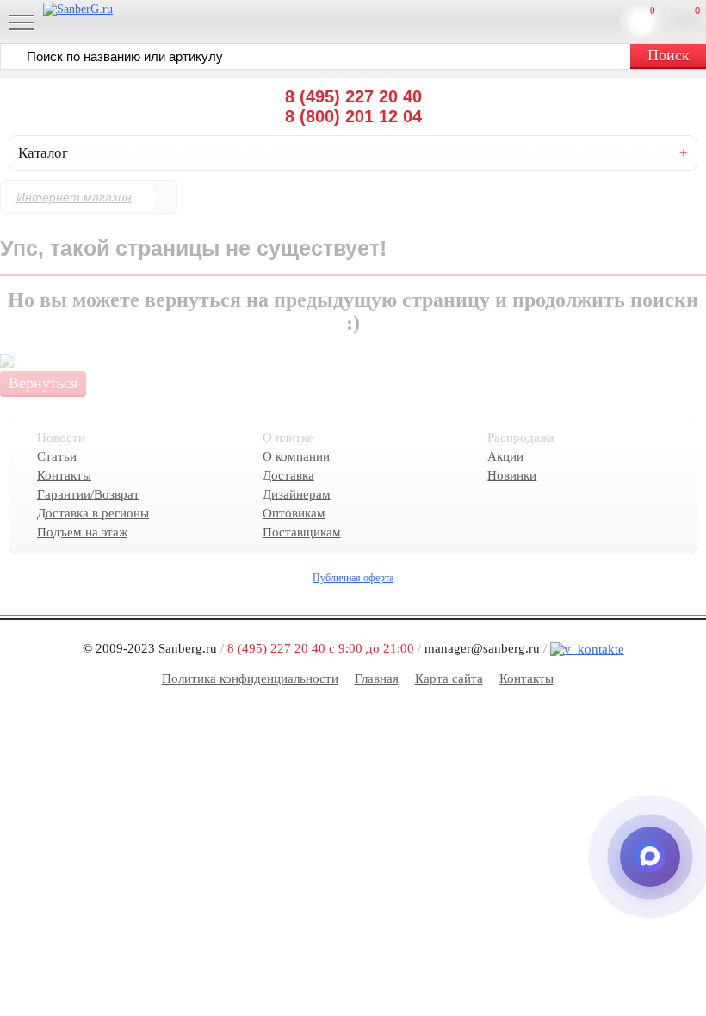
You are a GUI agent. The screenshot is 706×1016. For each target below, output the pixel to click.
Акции (505, 456)
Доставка (288, 475)
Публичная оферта (353, 578)
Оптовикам (294, 513)
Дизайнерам (297, 494)
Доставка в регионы (93, 513)
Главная (377, 678)
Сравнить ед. (652, 10)
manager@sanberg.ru (482, 648)
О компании (296, 456)
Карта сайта (449, 678)
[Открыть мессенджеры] (650, 857)
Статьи (57, 456)
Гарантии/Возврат (88, 494)
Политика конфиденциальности (250, 678)
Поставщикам (302, 532)
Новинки (511, 475)
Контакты (64, 475)
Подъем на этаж (82, 532)
